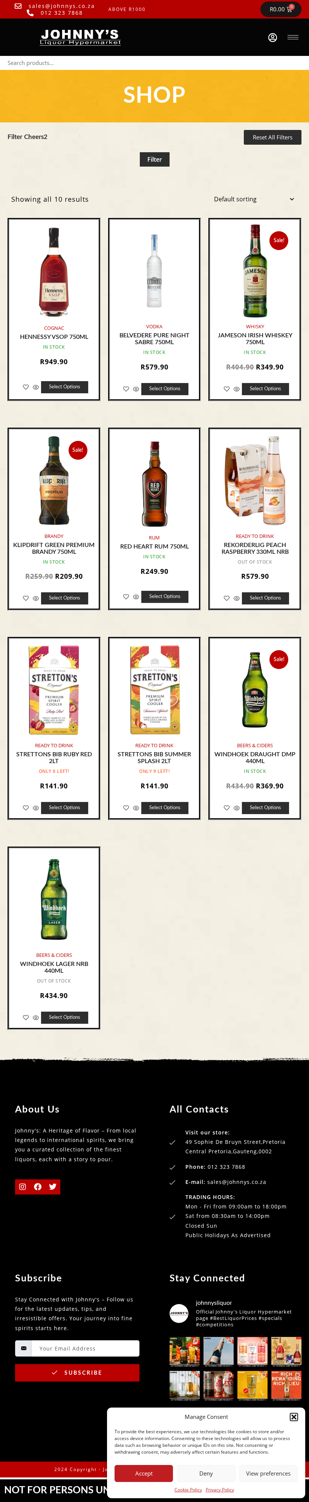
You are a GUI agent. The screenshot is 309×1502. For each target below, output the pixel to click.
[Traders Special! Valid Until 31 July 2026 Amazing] (286, 1386)
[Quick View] (36, 387)
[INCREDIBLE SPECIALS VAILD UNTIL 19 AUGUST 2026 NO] (185, 1386)
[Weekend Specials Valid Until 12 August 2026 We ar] (252, 1352)
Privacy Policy (220, 1490)
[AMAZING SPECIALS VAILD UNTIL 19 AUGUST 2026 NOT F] (252, 1386)
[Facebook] (37, 1186)
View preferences (268, 1473)
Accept (144, 1473)
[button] (294, 1417)
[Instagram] (22, 1186)
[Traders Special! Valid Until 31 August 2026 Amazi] (185, 1352)
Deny (206, 1473)
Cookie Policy (188, 1490)
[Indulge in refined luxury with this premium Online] (286, 1352)
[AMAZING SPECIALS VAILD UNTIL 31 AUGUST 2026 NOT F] (218, 1352)
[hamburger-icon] (293, 37)
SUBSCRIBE (82, 1373)
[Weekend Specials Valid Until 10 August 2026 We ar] (218, 1386)
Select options (64, 387)
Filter (154, 159)
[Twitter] (52, 1186)
